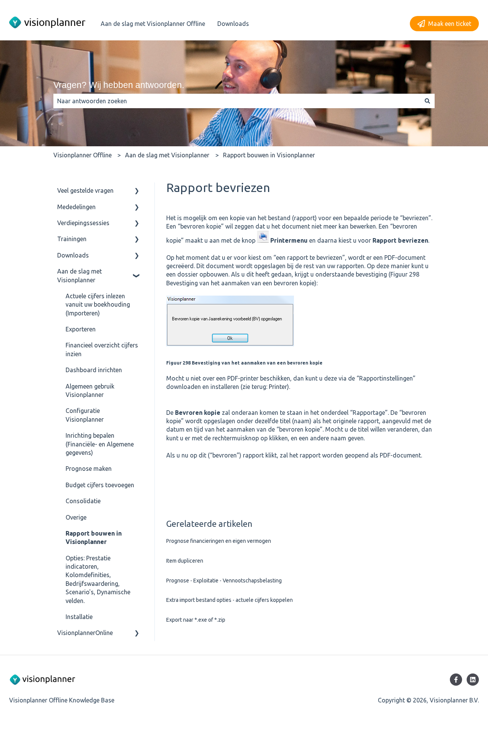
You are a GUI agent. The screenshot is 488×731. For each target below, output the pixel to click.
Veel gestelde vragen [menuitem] (85, 190)
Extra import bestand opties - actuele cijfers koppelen (229, 600)
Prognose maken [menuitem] (89, 468)
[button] (137, 191)
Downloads (233, 23)
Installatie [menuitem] (79, 616)
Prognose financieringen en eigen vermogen (218, 541)
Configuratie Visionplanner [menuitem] (85, 414)
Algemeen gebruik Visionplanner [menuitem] (90, 390)
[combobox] (236, 101)
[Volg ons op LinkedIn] (473, 679)
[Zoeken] (427, 101)
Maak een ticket (449, 23)
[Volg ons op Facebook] (456, 679)
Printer (278, 386)
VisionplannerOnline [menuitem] (85, 632)
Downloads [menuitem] (73, 255)
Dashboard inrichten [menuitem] (94, 369)
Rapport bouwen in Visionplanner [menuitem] (94, 537)
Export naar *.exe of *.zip (195, 620)
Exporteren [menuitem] (81, 329)
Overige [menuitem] (76, 517)
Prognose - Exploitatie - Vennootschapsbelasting (224, 580)
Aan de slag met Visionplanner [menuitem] (79, 275)
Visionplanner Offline (82, 155)
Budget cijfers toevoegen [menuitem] (100, 484)
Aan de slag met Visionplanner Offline (153, 23)
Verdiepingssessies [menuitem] (83, 222)
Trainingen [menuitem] (72, 238)
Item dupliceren (184, 561)
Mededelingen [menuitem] (76, 206)
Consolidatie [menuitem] (83, 500)
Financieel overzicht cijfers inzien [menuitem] (102, 349)
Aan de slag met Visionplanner (167, 155)
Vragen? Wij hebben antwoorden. (118, 85)
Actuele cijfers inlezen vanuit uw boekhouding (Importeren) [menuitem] (98, 305)
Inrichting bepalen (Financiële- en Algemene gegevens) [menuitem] (100, 444)
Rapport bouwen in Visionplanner (269, 155)
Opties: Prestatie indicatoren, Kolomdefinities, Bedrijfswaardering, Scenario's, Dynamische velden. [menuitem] (98, 579)
